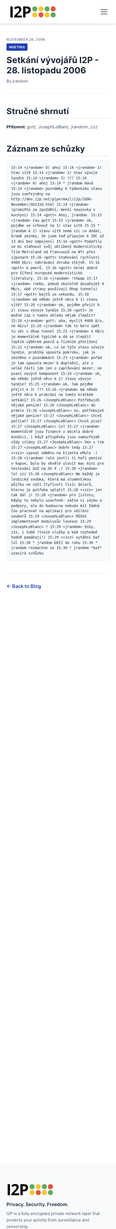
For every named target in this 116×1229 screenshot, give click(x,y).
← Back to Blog (23, 586)
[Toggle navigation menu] (104, 11)
